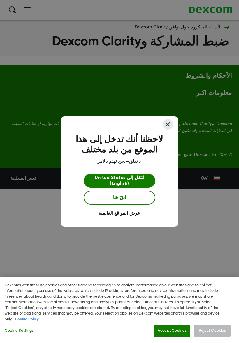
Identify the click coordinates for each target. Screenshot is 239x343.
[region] (119, 310)
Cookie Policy (27, 319)
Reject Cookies (212, 331)
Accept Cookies (172, 331)
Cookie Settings (19, 331)
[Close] (168, 124)
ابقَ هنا (119, 197)
